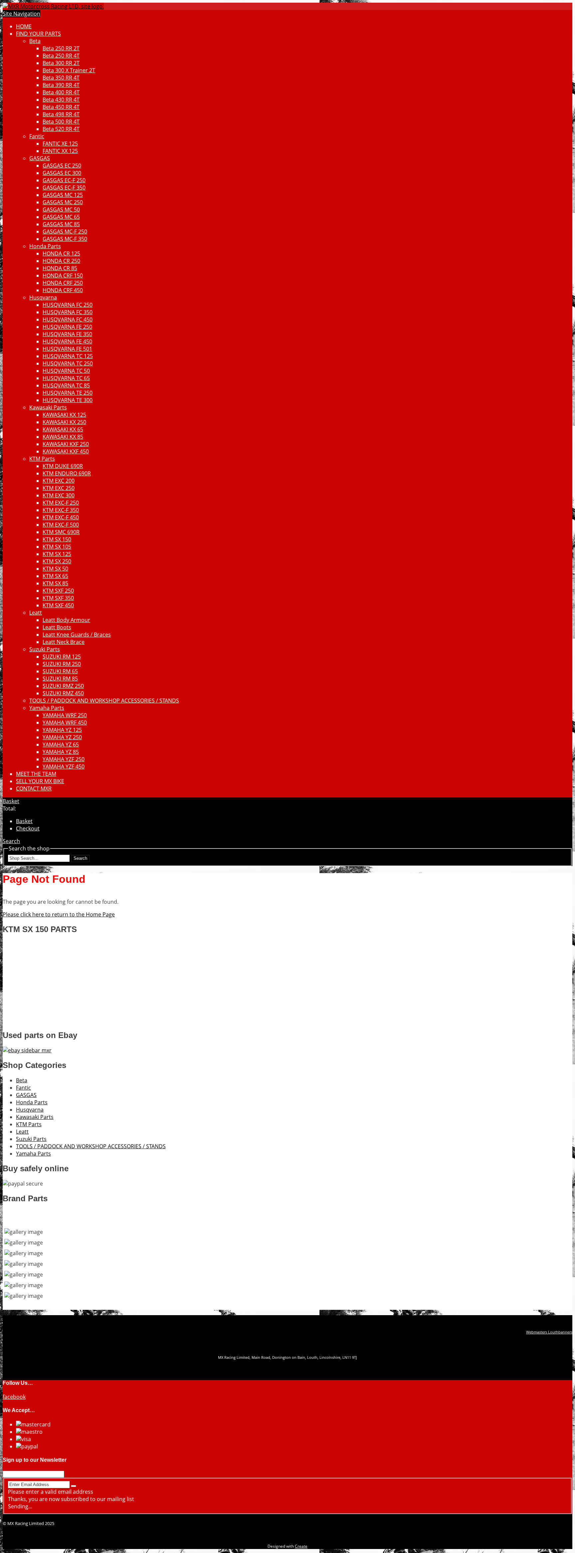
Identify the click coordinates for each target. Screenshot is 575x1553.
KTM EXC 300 (59, 495)
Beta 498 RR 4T (61, 114)
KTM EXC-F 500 (61, 524)
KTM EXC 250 (59, 488)
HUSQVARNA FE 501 (67, 348)
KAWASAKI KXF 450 (66, 451)
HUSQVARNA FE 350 (67, 334)
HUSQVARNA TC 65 (66, 378)
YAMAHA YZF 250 (64, 759)
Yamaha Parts (46, 708)
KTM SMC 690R (61, 532)
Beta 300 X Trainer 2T (69, 70)
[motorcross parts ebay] (27, 1050)
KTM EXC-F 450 (61, 517)
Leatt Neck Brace (64, 642)
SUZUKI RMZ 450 (63, 693)
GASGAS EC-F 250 (64, 180)
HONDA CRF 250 (63, 282)
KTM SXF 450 (58, 605)
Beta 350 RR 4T (61, 77)
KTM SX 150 (57, 539)
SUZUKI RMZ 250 (63, 686)
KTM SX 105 (57, 546)
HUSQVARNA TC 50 (66, 370)
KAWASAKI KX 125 (64, 414)
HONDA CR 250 (61, 260)
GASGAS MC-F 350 (65, 239)
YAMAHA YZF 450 (64, 766)
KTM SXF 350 (58, 598)
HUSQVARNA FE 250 (67, 326)
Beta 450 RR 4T (61, 107)
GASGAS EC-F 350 (64, 187)
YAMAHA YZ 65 (61, 744)
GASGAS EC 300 (62, 173)
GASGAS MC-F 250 (65, 231)
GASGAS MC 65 (61, 217)
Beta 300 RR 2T (61, 63)
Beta (35, 41)
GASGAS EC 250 (62, 165)
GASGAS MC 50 (61, 209)
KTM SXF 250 (58, 590)
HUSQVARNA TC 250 (68, 363)
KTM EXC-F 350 (61, 510)
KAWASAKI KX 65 (63, 429)
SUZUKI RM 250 (62, 664)
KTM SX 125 (57, 554)
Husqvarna (43, 297)
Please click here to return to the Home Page (59, 914)
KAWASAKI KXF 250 (66, 444)
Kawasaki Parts (48, 407)
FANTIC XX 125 (60, 151)
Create (301, 1546)
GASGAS (39, 158)
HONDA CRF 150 (63, 275)
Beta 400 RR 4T (61, 92)
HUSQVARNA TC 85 (66, 385)
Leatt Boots (57, 627)
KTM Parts (42, 458)
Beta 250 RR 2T (61, 48)
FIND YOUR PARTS (38, 33)
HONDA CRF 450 (63, 290)
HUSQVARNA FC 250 (68, 304)
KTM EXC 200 (59, 480)
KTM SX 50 (55, 568)
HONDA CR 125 (61, 253)
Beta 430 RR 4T (61, 99)
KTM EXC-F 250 (61, 502)
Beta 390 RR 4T (61, 85)
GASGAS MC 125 (63, 195)
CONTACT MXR (34, 788)
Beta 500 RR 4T (61, 121)
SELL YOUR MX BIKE (40, 781)
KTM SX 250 (57, 561)
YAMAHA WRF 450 (65, 722)
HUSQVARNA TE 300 (68, 400)
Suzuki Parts (44, 649)
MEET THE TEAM (36, 773)
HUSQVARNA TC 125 (68, 356)
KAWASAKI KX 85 (63, 436)
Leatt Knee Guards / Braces (77, 634)
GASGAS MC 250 (63, 202)
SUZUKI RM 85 (60, 678)
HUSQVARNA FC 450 (68, 319)
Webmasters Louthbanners (549, 1332)
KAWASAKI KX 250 (64, 422)
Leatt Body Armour (66, 620)
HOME (24, 26)
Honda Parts (45, 246)
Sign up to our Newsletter (35, 1460)
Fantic (36, 136)
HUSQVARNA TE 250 (68, 392)
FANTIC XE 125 (60, 143)
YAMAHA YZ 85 (61, 752)
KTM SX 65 (55, 576)
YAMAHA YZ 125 (62, 730)
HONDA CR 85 (60, 268)
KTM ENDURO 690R (67, 473)
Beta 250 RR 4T (61, 55)
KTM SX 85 (55, 583)
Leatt (35, 612)
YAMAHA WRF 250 (65, 715)
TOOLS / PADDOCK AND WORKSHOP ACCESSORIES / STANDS (104, 700)
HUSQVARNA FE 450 (67, 341)
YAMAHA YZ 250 (62, 737)
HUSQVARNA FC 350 (68, 312)
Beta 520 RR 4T (61, 129)
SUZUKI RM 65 (60, 671)
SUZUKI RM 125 (62, 656)
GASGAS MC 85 (61, 224)
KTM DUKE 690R (63, 466)
